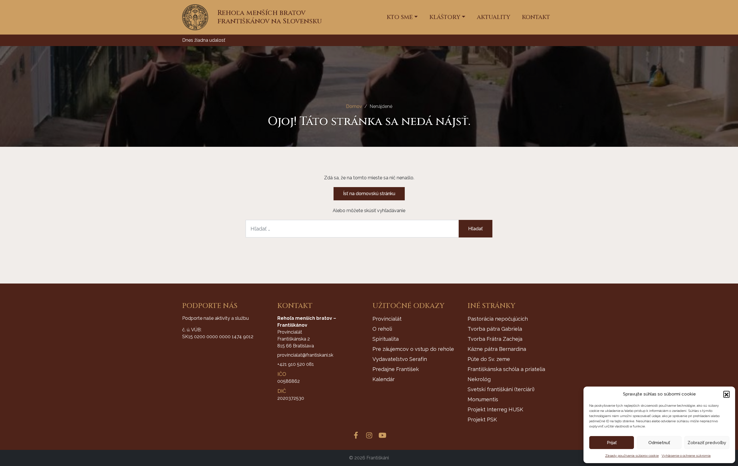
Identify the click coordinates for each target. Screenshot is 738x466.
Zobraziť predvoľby (707, 442)
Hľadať (475, 228)
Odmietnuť (659, 442)
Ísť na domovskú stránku (369, 193)
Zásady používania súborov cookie (632, 456)
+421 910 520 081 (295, 364)
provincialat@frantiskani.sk (305, 355)
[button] (726, 394)
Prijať (612, 442)
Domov (354, 106)
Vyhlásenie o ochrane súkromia (686, 456)
